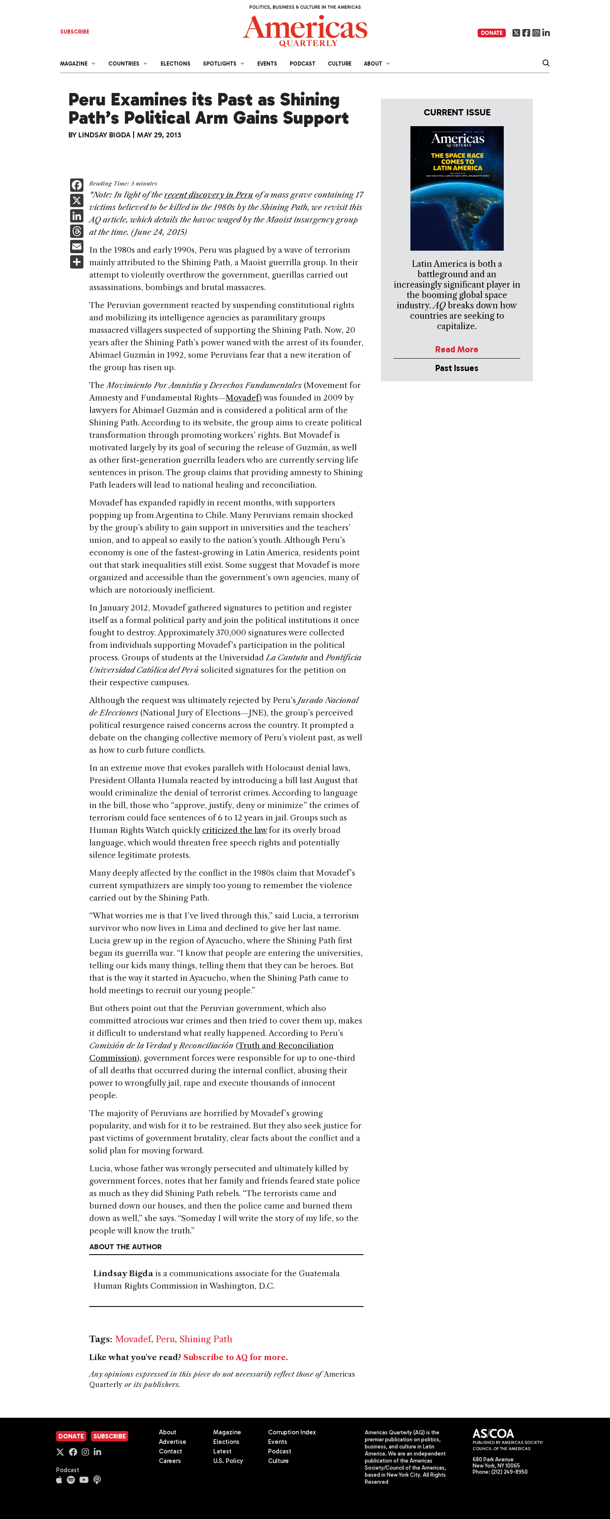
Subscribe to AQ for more (234, 1357)
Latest (222, 1451)
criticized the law (234, 830)
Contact (170, 1451)
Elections (175, 64)
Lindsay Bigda (104, 134)
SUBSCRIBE (74, 32)
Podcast (302, 64)
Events (267, 64)
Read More (456, 349)
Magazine (227, 1432)
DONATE (492, 33)
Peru (165, 1339)
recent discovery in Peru (208, 195)
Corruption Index (292, 1432)
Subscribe (109, 1436)
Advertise (172, 1442)
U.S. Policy (228, 1461)
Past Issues (456, 368)
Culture (339, 64)
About (167, 1432)
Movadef (242, 398)
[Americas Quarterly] (305, 30)
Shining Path (205, 1339)
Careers (170, 1461)
